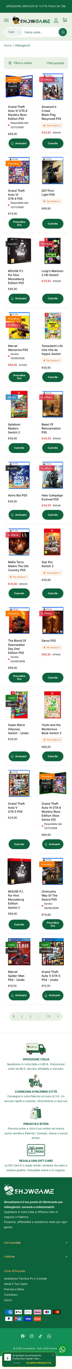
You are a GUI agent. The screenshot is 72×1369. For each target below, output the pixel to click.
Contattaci (11, 1294)
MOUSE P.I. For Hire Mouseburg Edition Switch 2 (16, 899)
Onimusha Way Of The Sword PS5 (49, 895)
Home (8, 45)
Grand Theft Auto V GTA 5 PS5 (16, 807)
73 (48, 1016)
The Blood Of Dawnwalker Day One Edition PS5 (17, 646)
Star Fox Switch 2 (48, 564)
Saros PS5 (49, 640)
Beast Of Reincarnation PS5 (51, 428)
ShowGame (29, 1348)
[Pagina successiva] (58, 1016)
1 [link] (13, 1016)
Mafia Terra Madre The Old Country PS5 (18, 566)
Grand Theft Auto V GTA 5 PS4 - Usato (51, 975)
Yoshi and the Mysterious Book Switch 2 (51, 729)
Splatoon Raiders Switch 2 (14, 428)
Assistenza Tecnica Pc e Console (25, 1278)
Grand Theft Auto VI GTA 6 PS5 (16, 194)
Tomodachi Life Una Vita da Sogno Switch (52, 350)
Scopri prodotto (38, 1363)
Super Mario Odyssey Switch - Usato (18, 729)
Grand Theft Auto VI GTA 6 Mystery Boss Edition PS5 (17, 112)
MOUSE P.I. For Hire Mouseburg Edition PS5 (16, 277)
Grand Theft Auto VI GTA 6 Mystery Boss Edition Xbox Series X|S (51, 811)
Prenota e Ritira (14, 1289)
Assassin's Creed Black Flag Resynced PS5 (51, 112)
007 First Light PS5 (48, 192)
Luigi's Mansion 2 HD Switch (52, 273)
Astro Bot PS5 (17, 495)
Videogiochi (22, 45)
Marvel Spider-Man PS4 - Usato (16, 975)
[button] (6, 20)
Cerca (8, 1300)
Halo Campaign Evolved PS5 (52, 497)
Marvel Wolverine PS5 (18, 348)
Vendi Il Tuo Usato (15, 1284)
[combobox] (46, 32)
